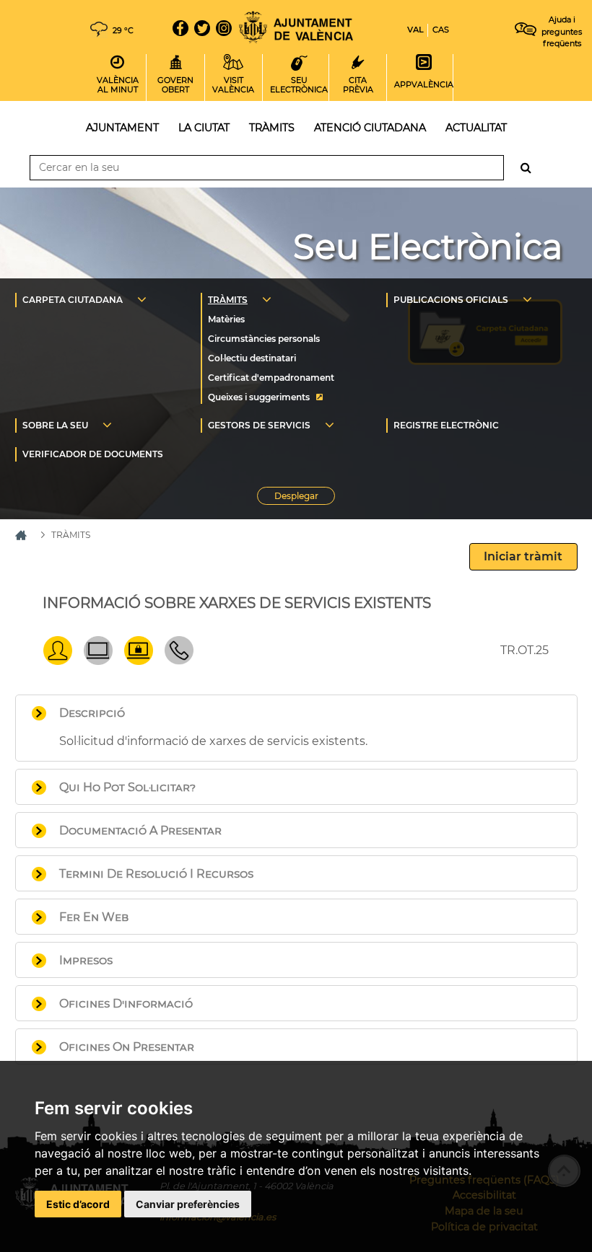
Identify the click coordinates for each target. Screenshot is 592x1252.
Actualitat (476, 127)
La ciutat (204, 127)
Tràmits (272, 127)
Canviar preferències (188, 1204)
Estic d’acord (78, 1204)
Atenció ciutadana (370, 127)
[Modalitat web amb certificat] (138, 661)
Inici (296, 27)
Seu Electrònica (427, 247)
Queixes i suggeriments (259, 397)
